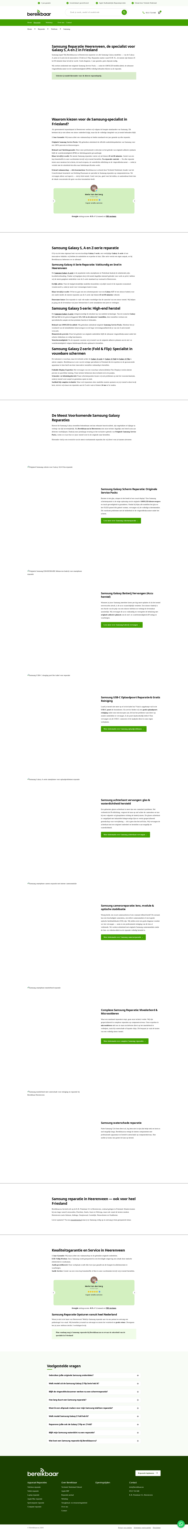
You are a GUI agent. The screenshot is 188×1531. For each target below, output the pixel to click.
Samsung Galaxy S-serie (64, 314)
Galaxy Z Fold (110, 359)
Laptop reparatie (33, 1495)
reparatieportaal (76, 1220)
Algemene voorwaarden (142, 1528)
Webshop (49, 22)
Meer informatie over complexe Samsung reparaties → (125, 1041)
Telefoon (54, 29)
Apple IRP (65, 1491)
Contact (69, 22)
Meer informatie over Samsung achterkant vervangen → (125, 835)
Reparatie (37, 22)
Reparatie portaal (67, 1495)
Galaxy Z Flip (124, 359)
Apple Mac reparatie (34, 1499)
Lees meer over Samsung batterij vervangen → (122, 625)
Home (29, 22)
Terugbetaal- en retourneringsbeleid (74, 1503)
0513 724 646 (134, 1491)
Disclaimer (157, 1528)
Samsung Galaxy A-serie (63, 273)
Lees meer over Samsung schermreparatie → (121, 521)
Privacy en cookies (125, 1528)
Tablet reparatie (33, 1491)
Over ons (61, 22)
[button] (134, 201)
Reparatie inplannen (146, 1473)
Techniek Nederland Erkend (71, 1487)
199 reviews (111, 216)
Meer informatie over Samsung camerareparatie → (123, 937)
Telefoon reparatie (34, 1487)
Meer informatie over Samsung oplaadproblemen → (124, 729)
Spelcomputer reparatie (35, 1503)
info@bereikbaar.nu (136, 1487)
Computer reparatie (34, 1507)
